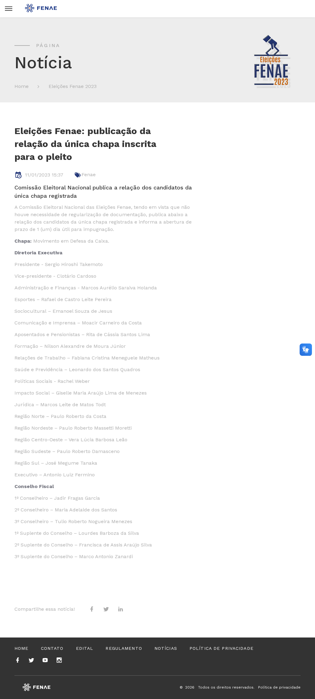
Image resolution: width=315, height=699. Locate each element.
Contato (52, 648)
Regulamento (124, 648)
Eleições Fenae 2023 (73, 86)
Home (21, 86)
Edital (85, 648)
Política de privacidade (221, 648)
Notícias (165, 648)
